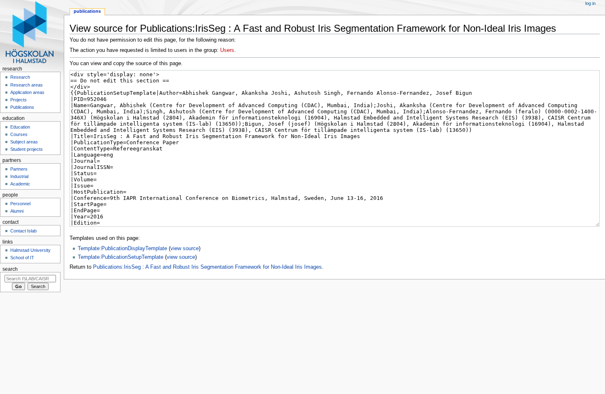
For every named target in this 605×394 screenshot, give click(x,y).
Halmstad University (30, 250)
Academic (20, 183)
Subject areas (24, 141)
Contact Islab (23, 230)
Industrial (19, 176)
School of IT (22, 257)
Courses (19, 134)
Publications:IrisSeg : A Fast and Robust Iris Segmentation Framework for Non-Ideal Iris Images (207, 267)
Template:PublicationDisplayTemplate (122, 248)
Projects (18, 99)
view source (184, 248)
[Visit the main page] (32, 32)
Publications (87, 11)
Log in (590, 3)
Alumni (16, 211)
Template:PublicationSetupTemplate (120, 257)
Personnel (20, 203)
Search (10, 269)
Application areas (27, 92)
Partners (19, 169)
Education (20, 126)
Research (20, 77)
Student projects (26, 149)
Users (227, 50)
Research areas (26, 84)
